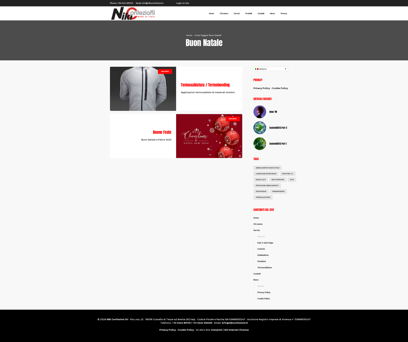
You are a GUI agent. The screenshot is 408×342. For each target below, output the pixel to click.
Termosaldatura (263, 197)
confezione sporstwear (266, 174)
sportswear (261, 191)
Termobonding (278, 191)
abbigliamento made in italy (268, 168)
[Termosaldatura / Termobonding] (143, 89)
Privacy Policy (261, 88)
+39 (181, 322)
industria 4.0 (287, 174)
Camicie (261, 249)
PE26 (292, 179)
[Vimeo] (297, 3)
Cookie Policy (280, 88)
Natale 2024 (261, 179)
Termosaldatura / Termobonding (205, 85)
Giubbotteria (263, 255)
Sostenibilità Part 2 (278, 128)
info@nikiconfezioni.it (235, 322)
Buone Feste (162, 132)
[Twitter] (293, 3)
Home (189, 35)
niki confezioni (278, 179)
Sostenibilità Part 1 (278, 143)
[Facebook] (289, 3)
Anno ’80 (273, 112)
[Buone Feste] (209, 136)
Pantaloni (261, 261)
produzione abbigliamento (267, 185)
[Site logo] (129, 13)
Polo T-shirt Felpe (265, 243)
